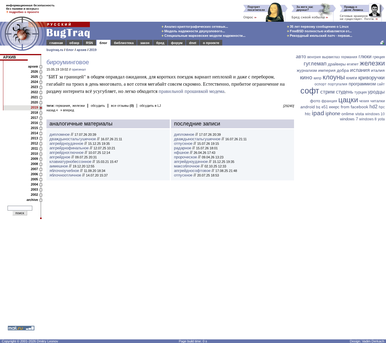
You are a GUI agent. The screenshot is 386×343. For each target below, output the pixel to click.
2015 (34, 128)
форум (176, 43)
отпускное (183, 143)
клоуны (334, 77)
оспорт (321, 84)
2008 (34, 164)
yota (381, 119)
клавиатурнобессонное (70, 161)
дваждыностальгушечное (72, 139)
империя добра (333, 70)
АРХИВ (9, 57)
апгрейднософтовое (192, 170)
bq (318, 107)
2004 (34, 184)
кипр (317, 78)
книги (351, 77)
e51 (324, 107)
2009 (34, 158)
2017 (34, 117)
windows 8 (368, 119)
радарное (182, 148)
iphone (332, 113)
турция (360, 92)
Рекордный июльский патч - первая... (320, 35)
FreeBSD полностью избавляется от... (320, 31)
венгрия (314, 57)
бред (160, 43)
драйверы (337, 64)
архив (82, 50)
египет (353, 64)
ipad (318, 113)
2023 (34, 87)
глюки (365, 56)
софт (309, 90)
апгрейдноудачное (66, 143)
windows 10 (375, 114)
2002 (34, 194)
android (307, 106)
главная (56, 43)
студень (344, 91)
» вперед (67, 110)
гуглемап (315, 64)
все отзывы (122, 105)
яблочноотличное (65, 175)
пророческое (185, 157)
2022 (34, 92)
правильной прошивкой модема (191, 91)
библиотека (124, 43)
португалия (337, 84)
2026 (34, 71)
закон (145, 43)
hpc (382, 107)
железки (78, 105)
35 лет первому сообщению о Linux (319, 26)
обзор (74, 43)
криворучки (371, 78)
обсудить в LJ (150, 105)
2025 (34, 76)
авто (301, 56)
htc (308, 113)
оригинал (79, 69)
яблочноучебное (64, 170)
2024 (34, 82)
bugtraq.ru (54, 50)
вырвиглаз (331, 57)
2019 (92, 50)
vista (359, 113)
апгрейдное (59, 157)
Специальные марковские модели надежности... (204, 35)
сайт (381, 84)
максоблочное (187, 166)
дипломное (59, 134)
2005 (34, 179)
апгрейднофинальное (69, 148)
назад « (52, 110)
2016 (34, 123)
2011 (34, 148)
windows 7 (349, 119)
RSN (89, 43)
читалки (377, 101)
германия (62, 105)
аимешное (58, 166)
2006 (34, 174)
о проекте (211, 43)
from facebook (354, 106)
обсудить (98, 105)
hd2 (373, 106)
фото (315, 100)
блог (103, 43)
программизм (362, 83)
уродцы (376, 91)
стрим (327, 92)
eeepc (334, 107)
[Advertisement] (341, 216)
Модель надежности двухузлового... (194, 31)
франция (329, 101)
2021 (34, 97)
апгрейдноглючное (66, 152)
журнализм (307, 70)
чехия (364, 101)
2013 (34, 138)
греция (379, 57)
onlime (347, 113)
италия (378, 70)
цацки (348, 100)
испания (360, 70)
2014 (34, 133)
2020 (34, 102)
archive (32, 200)
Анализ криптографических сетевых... (195, 26)
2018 (34, 112)
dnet (192, 43)
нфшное (181, 152)
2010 (34, 153)
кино (306, 77)
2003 (34, 189)
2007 (34, 169)
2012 (34, 143)
